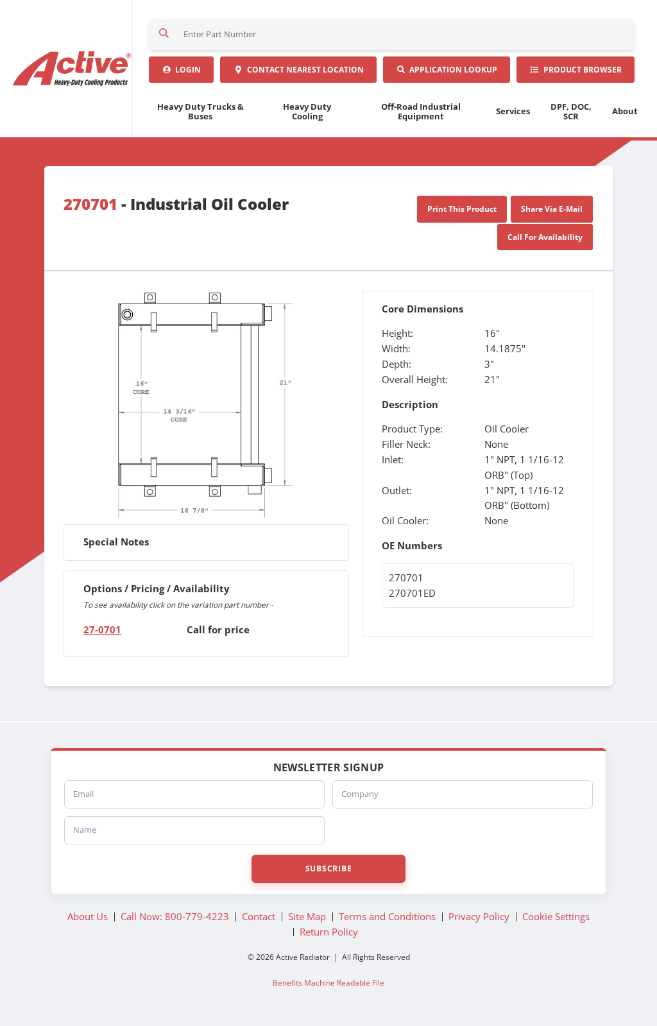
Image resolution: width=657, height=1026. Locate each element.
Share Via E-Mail (552, 208)
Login (186, 69)
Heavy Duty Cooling (307, 111)
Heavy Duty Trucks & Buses (200, 111)
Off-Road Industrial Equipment (421, 111)
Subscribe (328, 868)
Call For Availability (545, 237)
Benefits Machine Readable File (328, 982)
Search (164, 34)
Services (513, 111)
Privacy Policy (478, 916)
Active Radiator (73, 68)
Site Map (307, 916)
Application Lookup (451, 69)
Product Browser (581, 69)
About (625, 111)
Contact (303, 69)
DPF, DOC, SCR (571, 111)
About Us (87, 916)
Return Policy (329, 931)
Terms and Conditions (387, 916)
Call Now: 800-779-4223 (175, 916)
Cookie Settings (556, 916)
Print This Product (462, 208)
